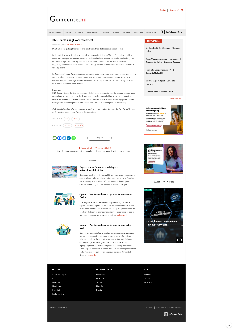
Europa (75, 119)
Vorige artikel (86, 148)
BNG (66, 119)
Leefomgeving (58, 294)
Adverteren (148, 275)
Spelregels (148, 282)
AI (53, 279)
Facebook (100, 279)
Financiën (79, 125)
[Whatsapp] (73, 138)
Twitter (99, 282)
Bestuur (67, 125)
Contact (163, 10)
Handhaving (57, 286)
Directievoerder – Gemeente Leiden (159, 92)
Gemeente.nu (68, 20)
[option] (163, 215)
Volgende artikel (102, 148)
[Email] (55, 138)
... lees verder (122, 215)
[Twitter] (64, 138)
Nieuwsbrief (174, 10)
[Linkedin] (69, 138)
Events (99, 290)
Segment (148, 190)
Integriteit (56, 290)
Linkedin (99, 286)
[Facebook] (59, 138)
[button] (177, 240)
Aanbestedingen (59, 275)
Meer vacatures (175, 99)
